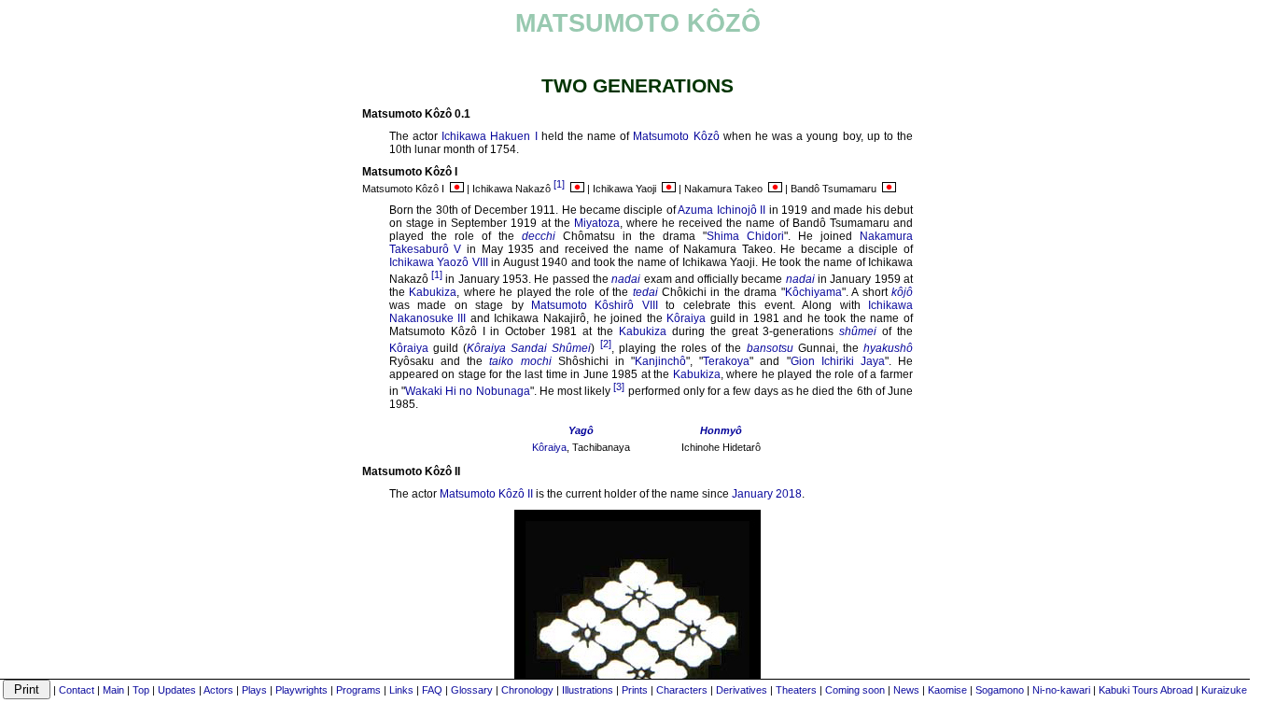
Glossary (472, 690)
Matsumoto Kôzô (676, 136)
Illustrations (587, 690)
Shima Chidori (745, 236)
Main (113, 690)
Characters (682, 690)
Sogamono (999, 690)
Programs (358, 690)
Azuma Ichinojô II (721, 210)
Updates (177, 690)
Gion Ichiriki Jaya (838, 361)
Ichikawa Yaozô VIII (438, 262)
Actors (218, 690)
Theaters (796, 690)
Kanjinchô (660, 361)
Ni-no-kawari (1061, 690)
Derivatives (741, 690)
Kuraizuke (1224, 690)
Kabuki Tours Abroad (1146, 690)
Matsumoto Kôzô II (486, 493)
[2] (605, 343)
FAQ (432, 690)
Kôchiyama (813, 292)
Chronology (527, 690)
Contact (76, 690)
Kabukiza (432, 292)
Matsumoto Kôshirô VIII (594, 305)
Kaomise (947, 690)
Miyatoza (597, 223)
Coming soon (855, 690)
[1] (559, 184)
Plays (254, 690)
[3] (618, 386)
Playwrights (301, 690)
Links (401, 690)
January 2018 (767, 493)
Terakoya (726, 361)
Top (141, 690)
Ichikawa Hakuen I (489, 136)
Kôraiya (686, 318)
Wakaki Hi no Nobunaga (467, 391)
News (906, 690)
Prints (635, 690)
